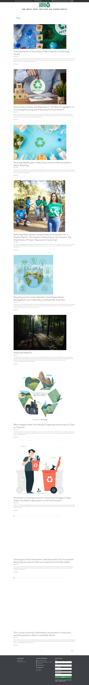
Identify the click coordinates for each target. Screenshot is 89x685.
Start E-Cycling (43, 9)
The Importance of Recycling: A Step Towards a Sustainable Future (41, 52)
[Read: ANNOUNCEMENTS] (40, 332)
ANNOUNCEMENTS (23, 352)
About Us (29, 9)
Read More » (16, 64)
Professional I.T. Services (21, 661)
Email (56, 663)
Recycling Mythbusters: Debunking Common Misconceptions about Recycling (42, 164)
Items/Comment (58, 673)
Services (35, 9)
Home (23, 9)
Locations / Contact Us (60, 9)
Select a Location (58, 670)
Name (56, 660)
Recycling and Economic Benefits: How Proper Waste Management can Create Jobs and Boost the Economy (39, 298)
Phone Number (57, 667)
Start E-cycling (19, 660)
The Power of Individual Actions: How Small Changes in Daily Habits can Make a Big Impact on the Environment (42, 499)
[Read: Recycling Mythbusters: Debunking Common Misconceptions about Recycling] (40, 142)
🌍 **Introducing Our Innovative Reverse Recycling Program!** (40, 1)
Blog (50, 9)
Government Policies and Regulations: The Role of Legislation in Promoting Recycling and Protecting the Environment (44, 108)
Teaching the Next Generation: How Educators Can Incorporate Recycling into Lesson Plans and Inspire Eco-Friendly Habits (44, 560)
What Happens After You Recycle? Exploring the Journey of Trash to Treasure (44, 426)
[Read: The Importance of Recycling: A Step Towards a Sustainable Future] (40, 36)
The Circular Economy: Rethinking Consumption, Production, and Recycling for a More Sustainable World (42, 634)
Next (72, 650)
